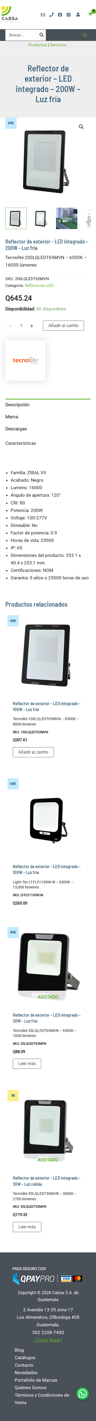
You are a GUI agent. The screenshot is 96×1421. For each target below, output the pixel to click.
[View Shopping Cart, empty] (90, 14)
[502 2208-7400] (51, 15)
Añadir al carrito (63, 325)
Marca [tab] (11, 416)
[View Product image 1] (16, 218)
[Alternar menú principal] (85, 35)
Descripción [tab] (17, 404)
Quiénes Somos (30, 1387)
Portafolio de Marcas (36, 1380)
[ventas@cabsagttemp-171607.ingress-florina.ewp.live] (43, 15)
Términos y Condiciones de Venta (42, 1398)
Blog (19, 1350)
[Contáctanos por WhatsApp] (83, 1394)
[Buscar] (41, 35)
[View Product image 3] (66, 218)
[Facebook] (60, 15)
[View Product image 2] (41, 218)
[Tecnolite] (25, 360)
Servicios (59, 45)
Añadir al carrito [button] (33, 752)
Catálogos (25, 1357)
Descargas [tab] (16, 428)
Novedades (26, 1372)
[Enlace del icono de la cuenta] (78, 14)
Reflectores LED (39, 285)
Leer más (27, 1063)
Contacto (24, 1365)
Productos (38, 45)
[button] (81, 127)
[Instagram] (68, 15)
